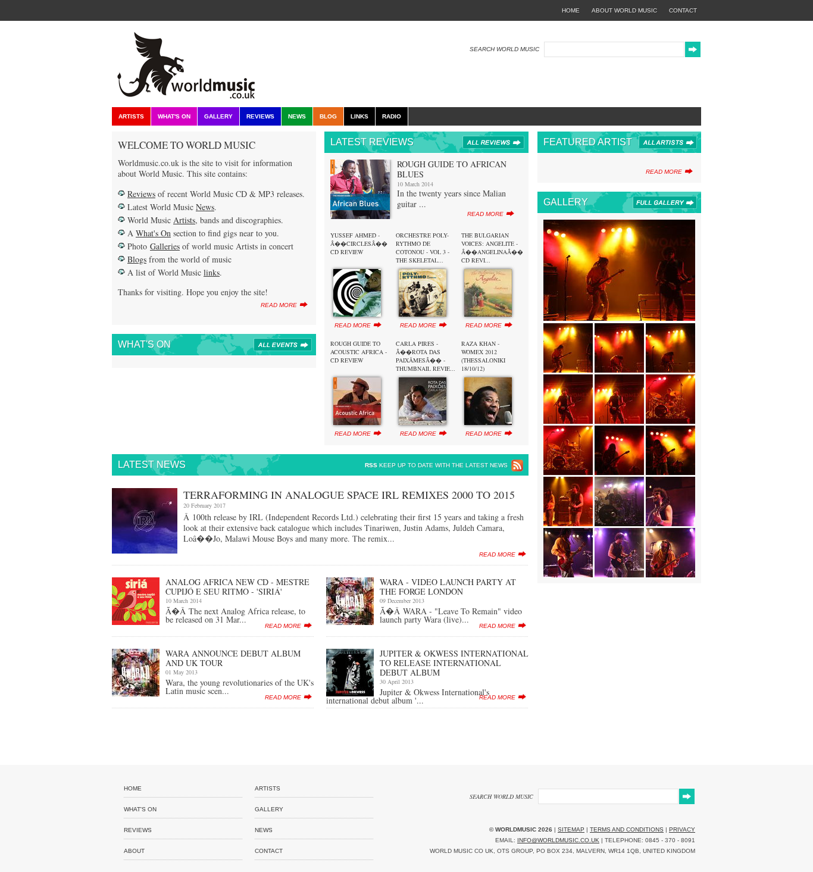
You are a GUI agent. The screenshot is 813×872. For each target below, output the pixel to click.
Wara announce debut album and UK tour (233, 658)
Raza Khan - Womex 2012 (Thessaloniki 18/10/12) (483, 356)
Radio (391, 116)
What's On (174, 116)
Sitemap (571, 829)
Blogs (136, 259)
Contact (269, 851)
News (297, 116)
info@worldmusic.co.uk (558, 840)
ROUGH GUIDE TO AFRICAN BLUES (451, 169)
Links (359, 116)
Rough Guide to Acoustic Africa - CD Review (358, 351)
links (212, 272)
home (571, 10)
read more (279, 305)
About (134, 851)
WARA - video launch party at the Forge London (448, 586)
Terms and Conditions (627, 829)
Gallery (218, 116)
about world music (624, 10)
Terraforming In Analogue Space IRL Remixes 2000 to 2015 (349, 494)
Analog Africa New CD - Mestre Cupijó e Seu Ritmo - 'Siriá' (237, 586)
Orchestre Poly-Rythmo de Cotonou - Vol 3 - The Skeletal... (422, 247)
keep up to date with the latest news (436, 465)
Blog (328, 116)
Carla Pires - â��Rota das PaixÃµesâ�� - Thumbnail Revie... (425, 356)
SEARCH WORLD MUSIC (504, 49)
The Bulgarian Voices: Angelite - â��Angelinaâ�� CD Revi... (492, 247)
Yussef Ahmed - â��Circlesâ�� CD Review (358, 243)
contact (683, 10)
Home (133, 788)
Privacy (682, 829)
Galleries (165, 246)
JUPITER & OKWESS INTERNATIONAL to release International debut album (454, 663)
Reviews (260, 116)
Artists (131, 116)
